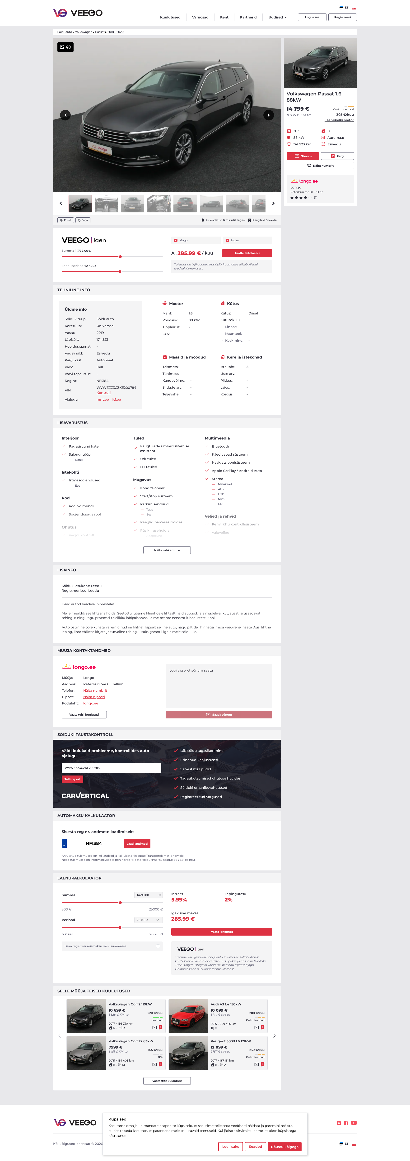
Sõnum (306, 156)
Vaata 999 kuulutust (167, 1081)
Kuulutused (170, 17)
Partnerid (248, 17)
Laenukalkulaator (339, 120)
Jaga (85, 220)
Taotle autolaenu (247, 253)
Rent (224, 17)
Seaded (255, 1146)
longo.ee (90, 703)
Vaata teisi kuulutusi (84, 714)
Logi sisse (312, 17)
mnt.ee (103, 399)
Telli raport (72, 779)
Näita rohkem (164, 550)
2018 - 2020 (115, 32)
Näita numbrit (323, 165)
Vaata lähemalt (222, 931)
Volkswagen (83, 32)
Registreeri (342, 17)
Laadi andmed (137, 843)
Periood (68, 920)
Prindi (67, 220)
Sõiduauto (64, 32)
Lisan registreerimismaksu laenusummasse (95, 946)
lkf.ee (116, 399)
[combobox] (344, 7)
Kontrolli (104, 392)
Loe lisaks (230, 1146)
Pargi (341, 156)
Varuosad (200, 17)
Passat (100, 32)
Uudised (276, 17)
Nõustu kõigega (285, 1147)
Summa (68, 895)
